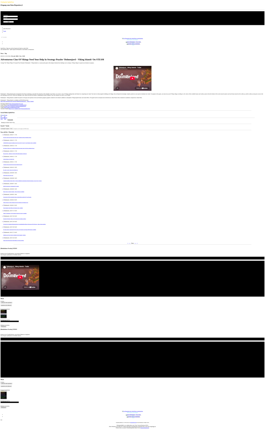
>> (135, 243)
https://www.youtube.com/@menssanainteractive (19, 108)
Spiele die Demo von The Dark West (8, 159)
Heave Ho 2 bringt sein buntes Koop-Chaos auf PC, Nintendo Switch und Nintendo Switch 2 (17, 137)
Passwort (5, 17)
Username (5, 15)
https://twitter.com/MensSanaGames (12, 107)
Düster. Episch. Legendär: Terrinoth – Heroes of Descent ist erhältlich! (13, 191)
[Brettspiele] (4, 316)
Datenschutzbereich (144, 427)
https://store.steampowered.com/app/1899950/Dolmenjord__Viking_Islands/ (17, 101)
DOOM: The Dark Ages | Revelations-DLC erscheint (11, 186)
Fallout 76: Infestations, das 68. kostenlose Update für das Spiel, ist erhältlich (15, 213)
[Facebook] (3, 119)
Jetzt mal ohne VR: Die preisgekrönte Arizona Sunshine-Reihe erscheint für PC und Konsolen (17, 197)
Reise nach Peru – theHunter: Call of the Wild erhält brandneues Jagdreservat (15, 153)
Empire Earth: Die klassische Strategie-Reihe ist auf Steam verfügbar (13, 240)
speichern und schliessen (6, 305)
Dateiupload (3, 326)
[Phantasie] (4, 311)
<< (129, 243)
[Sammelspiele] (4, 315)
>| (137, 243)
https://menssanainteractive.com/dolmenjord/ (16, 105)
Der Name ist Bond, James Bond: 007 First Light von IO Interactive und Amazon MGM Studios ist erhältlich (19, 229)
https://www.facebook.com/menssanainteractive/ (15, 106)
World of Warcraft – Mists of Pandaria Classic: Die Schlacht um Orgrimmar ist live (15, 202)
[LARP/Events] (4, 317)
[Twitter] (5, 119)
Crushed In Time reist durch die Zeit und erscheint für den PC (12, 164)
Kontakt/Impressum (133, 422)
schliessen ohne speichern (6, 302)
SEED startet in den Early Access (8, 175)
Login (4, 31)
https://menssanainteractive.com (16, 103)
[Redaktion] (4, 310)
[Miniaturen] (4, 312)
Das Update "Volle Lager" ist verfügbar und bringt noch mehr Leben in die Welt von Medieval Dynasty (18, 148)
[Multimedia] (4, 314)
